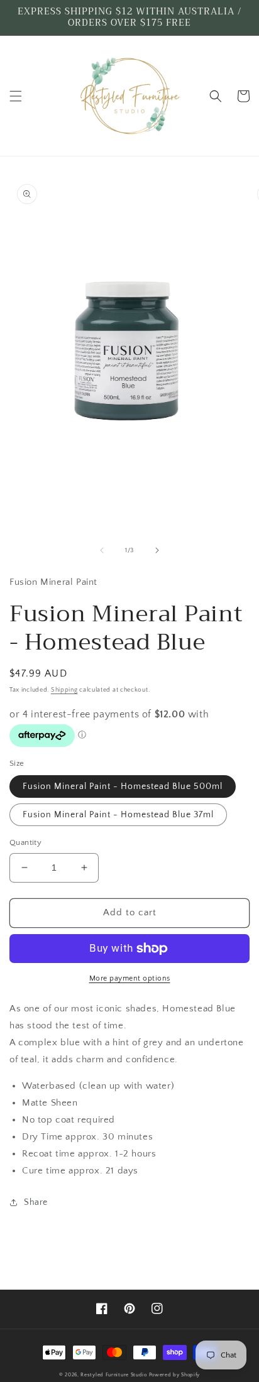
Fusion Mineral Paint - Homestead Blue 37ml (118, 815)
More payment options (129, 978)
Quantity (25, 842)
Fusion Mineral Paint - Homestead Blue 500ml (123, 786)
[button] (16, 96)
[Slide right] (157, 550)
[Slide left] (102, 550)
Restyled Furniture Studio (113, 1375)
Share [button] (36, 1202)
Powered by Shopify (175, 1375)
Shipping (64, 690)
